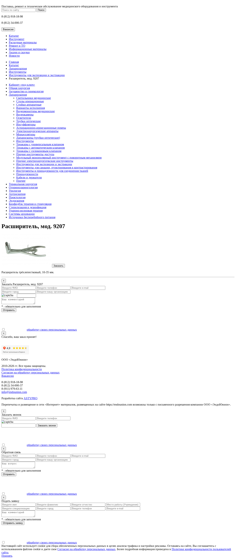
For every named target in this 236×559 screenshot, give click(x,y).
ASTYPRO (30, 398)
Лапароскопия (18, 68)
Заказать (58, 265)
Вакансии (7, 375)
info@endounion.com (14, 392)
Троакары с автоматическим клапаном (40, 147)
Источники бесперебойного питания (32, 217)
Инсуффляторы (26, 124)
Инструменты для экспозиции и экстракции (37, 75)
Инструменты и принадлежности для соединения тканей (52, 170)
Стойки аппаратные (28, 104)
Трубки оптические (28, 121)
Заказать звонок (47, 425)
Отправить (9, 310)
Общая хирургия (19, 88)
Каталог (14, 35)
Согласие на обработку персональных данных (30, 372)
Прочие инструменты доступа (35, 154)
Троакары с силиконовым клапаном (38, 151)
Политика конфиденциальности (21, 369)
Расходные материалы (23, 42)
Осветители (23, 117)
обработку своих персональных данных (52, 329)
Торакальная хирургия (23, 184)
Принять (6, 555)
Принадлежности (27, 174)
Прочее (20, 180)
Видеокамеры (25, 114)
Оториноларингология (23, 187)
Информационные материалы (27, 49)
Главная (14, 61)
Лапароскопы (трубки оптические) (38, 137)
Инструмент (16, 39)
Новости (14, 55)
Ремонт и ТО (17, 45)
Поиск (41, 10)
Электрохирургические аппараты (37, 131)
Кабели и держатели (29, 177)
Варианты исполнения (30, 107)
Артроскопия (17, 194)
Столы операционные (30, 101)
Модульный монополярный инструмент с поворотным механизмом (59, 157)
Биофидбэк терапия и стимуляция (30, 204)
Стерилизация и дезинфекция (27, 207)
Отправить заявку (13, 523)
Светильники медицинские (33, 98)
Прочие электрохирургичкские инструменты (44, 160)
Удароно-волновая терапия (26, 210)
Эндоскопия (16, 200)
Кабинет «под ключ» (22, 84)
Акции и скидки (19, 52)
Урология (15, 190)
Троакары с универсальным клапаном (40, 144)
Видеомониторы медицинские (35, 111)
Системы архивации (22, 213)
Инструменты (17, 71)
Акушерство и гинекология (26, 91)
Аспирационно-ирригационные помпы (41, 127)
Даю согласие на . (41, 329)
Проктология (17, 197)
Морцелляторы (25, 134)
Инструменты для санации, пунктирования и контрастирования (56, 167)
